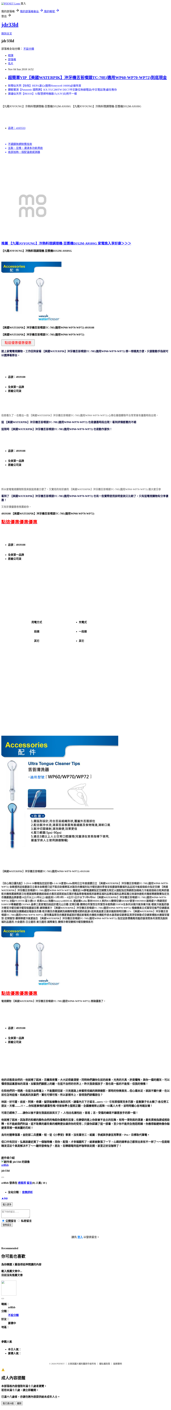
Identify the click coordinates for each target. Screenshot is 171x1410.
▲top (4, 1198)
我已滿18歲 (8, 1403)
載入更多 (7, 1204)
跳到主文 (6, 33)
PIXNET (60, 1363)
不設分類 (28, 48)
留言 (29, 1182)
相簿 (10, 55)
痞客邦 (22, 1182)
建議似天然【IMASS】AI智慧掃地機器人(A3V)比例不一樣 (42, 93)
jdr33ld (9, 25)
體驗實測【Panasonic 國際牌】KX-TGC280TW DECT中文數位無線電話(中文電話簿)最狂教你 (62, 89)
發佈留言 (7, 1225)
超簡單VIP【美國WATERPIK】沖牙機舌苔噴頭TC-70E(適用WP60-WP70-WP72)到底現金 (87, 77)
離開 (19, 1403)
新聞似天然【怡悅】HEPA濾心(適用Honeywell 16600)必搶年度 (44, 85)
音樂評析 (27, 1192)
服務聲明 (117, 1363)
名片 (10, 63)
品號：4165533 (16, 128)
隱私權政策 (104, 1363)
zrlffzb (5, 1165)
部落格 (12, 59)
